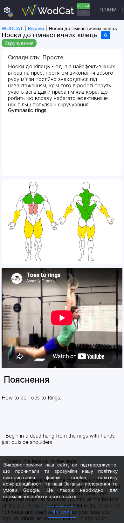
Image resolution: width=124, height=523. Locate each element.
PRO (83, 13)
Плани (108, 10)
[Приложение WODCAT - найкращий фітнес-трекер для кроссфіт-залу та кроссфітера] (55, 10)
